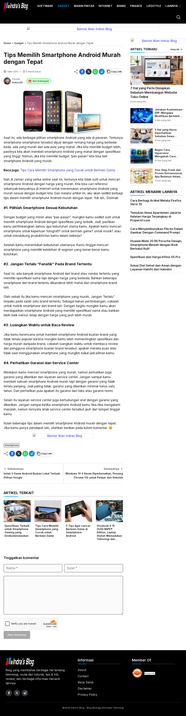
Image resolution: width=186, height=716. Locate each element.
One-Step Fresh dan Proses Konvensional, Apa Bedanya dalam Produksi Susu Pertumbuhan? (169, 176)
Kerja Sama (85, 682)
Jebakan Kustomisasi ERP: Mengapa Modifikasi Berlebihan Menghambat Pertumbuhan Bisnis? (169, 116)
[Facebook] (82, 72)
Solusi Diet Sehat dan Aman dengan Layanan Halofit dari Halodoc (155, 267)
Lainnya (171, 6)
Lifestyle (154, 6)
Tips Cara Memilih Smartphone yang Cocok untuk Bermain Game (67, 170)
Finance (136, 6)
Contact (83, 676)
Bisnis (121, 6)
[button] (178, 18)
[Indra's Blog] (16, 6)
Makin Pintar (84, 6)
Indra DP (17, 82)
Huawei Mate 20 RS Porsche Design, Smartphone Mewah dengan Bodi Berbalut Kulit (156, 244)
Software (45, 6)
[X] (89, 72)
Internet (105, 6)
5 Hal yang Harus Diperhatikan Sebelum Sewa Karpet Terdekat (166, 134)
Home (7, 43)
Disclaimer (85, 688)
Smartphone (12, 445)
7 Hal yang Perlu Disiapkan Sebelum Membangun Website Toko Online (153, 92)
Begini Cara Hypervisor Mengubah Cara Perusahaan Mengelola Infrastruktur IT (165, 158)
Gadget (63, 6)
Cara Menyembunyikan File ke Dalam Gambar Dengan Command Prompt (156, 230)
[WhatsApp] (95, 72)
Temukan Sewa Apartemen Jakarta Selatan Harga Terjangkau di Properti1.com (155, 216)
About (82, 670)
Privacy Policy (87, 694)
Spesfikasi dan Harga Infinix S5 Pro (155, 257)
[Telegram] (102, 72)
